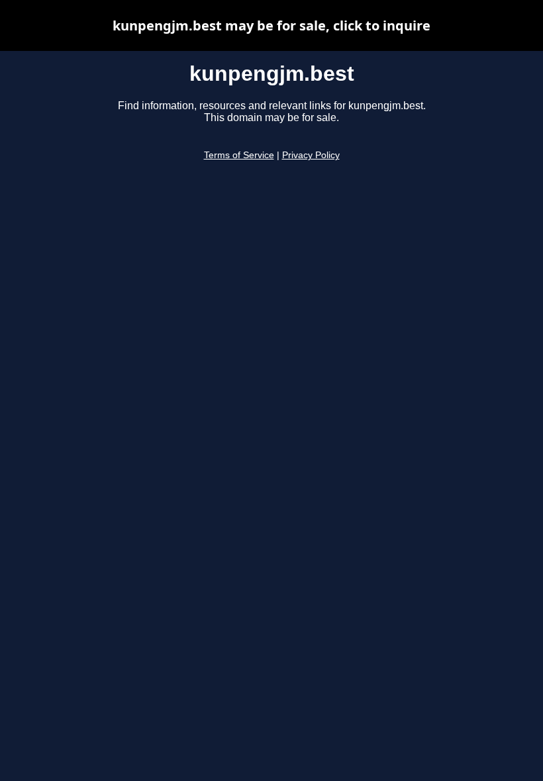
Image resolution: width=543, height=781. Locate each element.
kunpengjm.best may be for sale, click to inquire (271, 25)
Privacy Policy (311, 155)
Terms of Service (239, 155)
